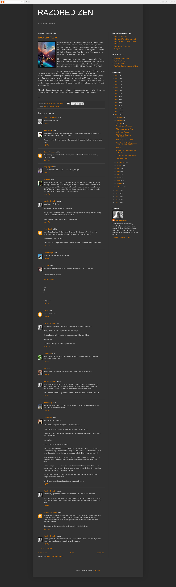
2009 (117, 193)
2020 (117, 88)
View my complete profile (121, 237)
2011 (117, 115)
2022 (117, 82)
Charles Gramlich (50, 201)
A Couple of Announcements (126, 156)
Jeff (45, 368)
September (121, 162)
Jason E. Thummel (50, 512)
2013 (117, 109)
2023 (117, 79)
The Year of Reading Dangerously (123, 136)
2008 (117, 196)
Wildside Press (119, 63)
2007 (117, 199)
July (118, 168)
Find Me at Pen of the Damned (125, 39)
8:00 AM (46, 505)
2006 (117, 202)
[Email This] (72, 103)
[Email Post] (68, 103)
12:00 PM (47, 173)
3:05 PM (46, 304)
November (120, 120)
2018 (117, 94)
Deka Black (48, 229)
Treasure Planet (47, 37)
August (119, 165)
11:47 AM (47, 160)
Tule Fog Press (119, 61)
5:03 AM (46, 374)
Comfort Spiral (49, 279)
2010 (117, 190)
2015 (117, 103)
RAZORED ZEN (65, 12)
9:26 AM (46, 145)
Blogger (97, 570)
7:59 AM (46, 544)
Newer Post (42, 553)
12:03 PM (47, 194)
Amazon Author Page (121, 58)
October (120, 123)
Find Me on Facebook (122, 46)
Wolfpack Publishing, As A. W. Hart (126, 66)
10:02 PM (47, 347)
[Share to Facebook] (80, 103)
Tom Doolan (48, 131)
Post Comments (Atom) (55, 557)
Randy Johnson (49, 152)
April (118, 177)
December (120, 117)
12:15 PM (47, 246)
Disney (46, 106)
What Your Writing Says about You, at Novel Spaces (126, 144)
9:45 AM (46, 396)
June (118, 171)
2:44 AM (46, 361)
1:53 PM (46, 258)
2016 (117, 100)
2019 (117, 91)
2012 (117, 112)
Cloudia (46, 265)
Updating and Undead (124, 126)
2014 (117, 106)
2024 (117, 76)
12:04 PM (47, 222)
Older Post (100, 553)
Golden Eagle (48, 253)
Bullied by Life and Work (124, 140)
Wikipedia (117, 49)
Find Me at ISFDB (120, 36)
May (118, 174)
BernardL (47, 180)
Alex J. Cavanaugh (50, 118)
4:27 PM (46, 484)
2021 (117, 85)
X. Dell (46, 311)
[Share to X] (77, 103)
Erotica (118, 148)
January (120, 186)
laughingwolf (48, 167)
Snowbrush (48, 353)
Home (72, 553)
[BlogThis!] (75, 103)
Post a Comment (47, 548)
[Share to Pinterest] (82, 103)
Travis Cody (48, 403)
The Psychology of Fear (124, 129)
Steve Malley (48, 418)
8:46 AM (46, 124)
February (120, 183)
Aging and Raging (122, 132)
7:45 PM (46, 316)
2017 (117, 97)
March (119, 180)
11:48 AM (47, 529)
